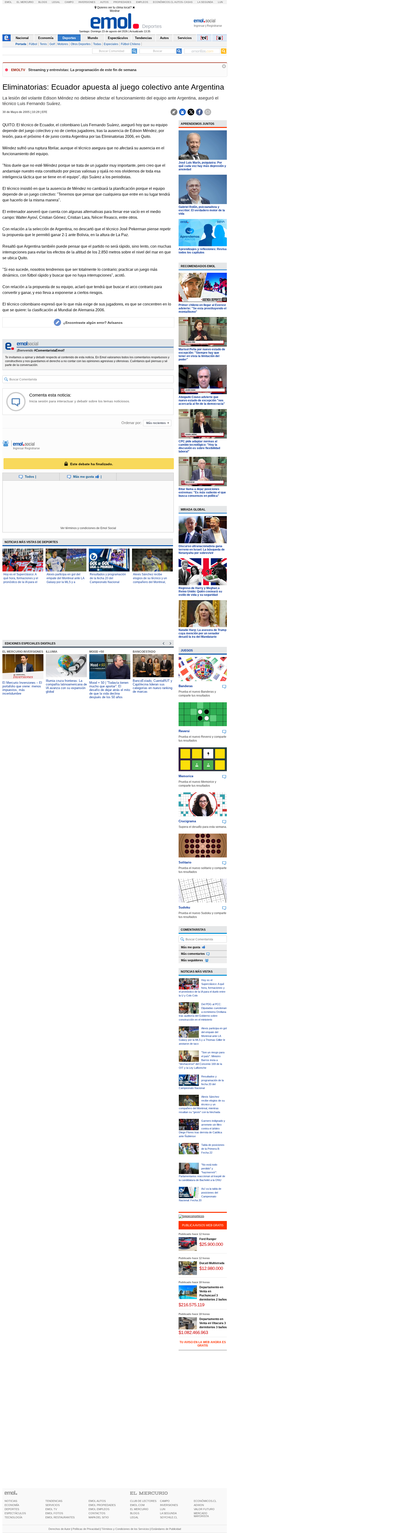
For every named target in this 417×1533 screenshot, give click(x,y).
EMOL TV (51, 1509)
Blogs (42, 2)
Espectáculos (118, 38)
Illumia (51, 651)
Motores (62, 44)
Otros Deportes (80, 44)
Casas (188, 2)
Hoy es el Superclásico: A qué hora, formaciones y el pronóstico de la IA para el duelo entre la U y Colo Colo (202, 988)
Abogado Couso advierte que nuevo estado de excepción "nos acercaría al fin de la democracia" (202, 400)
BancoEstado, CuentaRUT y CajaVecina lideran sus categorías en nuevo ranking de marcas (152, 686)
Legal (56, 2)
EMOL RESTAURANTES (60, 1517)
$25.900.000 (211, 1244)
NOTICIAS (11, 1501)
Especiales (111, 44)
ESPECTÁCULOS (15, 1513)
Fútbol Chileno (130, 44)
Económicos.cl (163, 2)
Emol (8, 2)
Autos (104, 2)
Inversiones (86, 2)
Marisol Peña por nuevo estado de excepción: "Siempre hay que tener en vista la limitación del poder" (202, 354)
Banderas (186, 686)
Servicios (185, 38)
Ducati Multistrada (211, 1263)
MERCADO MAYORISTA (201, 1515)
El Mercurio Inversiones (22, 651)
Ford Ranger (207, 1239)
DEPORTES (12, 1509)
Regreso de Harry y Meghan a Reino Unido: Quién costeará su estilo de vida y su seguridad (200, 591)
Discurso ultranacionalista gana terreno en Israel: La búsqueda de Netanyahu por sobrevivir (202, 549)
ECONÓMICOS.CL (205, 1501)
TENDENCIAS (53, 1501)
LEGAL (134, 1517)
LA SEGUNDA (168, 1513)
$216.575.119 (191, 1304)
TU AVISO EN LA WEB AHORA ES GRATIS (203, 1344)
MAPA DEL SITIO (99, 1517)
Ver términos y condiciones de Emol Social (88, 528)
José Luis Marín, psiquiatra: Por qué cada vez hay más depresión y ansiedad (202, 166)
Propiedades (122, 2)
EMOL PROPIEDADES (102, 1505)
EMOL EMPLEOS (99, 1509)
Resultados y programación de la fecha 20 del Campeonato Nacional (108, 578)
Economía (45, 38)
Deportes (69, 38)
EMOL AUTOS (97, 1501)
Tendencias (143, 38)
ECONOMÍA (12, 1505)
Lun (220, 2)
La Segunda (205, 2)
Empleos (142, 2)
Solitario (185, 862)
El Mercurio (25, 2)
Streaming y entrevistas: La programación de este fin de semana (82, 70)
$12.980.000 (211, 1268)
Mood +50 (96, 651)
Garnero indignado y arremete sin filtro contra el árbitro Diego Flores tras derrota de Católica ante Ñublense (202, 1128)
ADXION (199, 1505)
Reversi (184, 731)
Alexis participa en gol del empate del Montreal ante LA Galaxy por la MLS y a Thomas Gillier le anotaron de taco (65, 582)
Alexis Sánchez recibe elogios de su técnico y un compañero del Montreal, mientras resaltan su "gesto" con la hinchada (151, 582)
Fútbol (33, 44)
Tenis (43, 44)
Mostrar (115, 11)
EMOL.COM (137, 1505)
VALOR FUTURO (204, 1509)
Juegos (187, 650)
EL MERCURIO (139, 1509)
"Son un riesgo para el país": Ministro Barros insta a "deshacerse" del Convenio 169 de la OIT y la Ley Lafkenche (201, 1060)
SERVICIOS (52, 1505)
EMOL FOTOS (54, 1513)
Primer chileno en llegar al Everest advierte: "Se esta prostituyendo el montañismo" (202, 308)
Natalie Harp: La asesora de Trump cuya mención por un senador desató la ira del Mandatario (202, 633)
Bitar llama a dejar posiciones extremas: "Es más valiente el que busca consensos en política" (202, 492)
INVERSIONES (169, 1505)
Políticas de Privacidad (86, 1528)
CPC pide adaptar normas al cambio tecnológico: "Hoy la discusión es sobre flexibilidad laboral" (199, 446)
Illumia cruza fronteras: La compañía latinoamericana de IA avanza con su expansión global (66, 686)
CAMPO (165, 1501)
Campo (69, 2)
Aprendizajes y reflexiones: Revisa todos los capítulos (203, 250)
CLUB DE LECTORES (143, 1501)
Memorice (186, 776)
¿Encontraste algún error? (93, 323)
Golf (52, 44)
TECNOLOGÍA (13, 1517)
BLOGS (134, 1513)
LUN (162, 1509)
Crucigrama (187, 821)
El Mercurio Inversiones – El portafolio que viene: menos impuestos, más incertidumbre (22, 688)
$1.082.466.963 (193, 1332)
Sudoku (184, 907)
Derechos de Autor (59, 1528)
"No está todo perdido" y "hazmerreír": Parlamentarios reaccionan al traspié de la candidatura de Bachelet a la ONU (202, 1172)
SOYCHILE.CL (168, 1517)
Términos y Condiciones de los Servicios (125, 1528)
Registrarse (214, 25)
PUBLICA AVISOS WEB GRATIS (202, 1225)
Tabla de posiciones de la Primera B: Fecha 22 (212, 1148)
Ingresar (199, 25)
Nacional (22, 38)
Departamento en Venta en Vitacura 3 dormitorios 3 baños (213, 1323)
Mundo (93, 38)
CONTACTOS (97, 1513)
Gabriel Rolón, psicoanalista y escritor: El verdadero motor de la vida (202, 210)
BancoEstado (144, 651)
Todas (97, 44)
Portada (20, 44)
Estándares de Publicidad (166, 1528)
